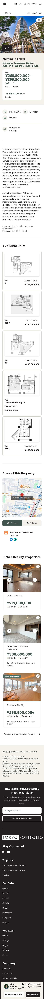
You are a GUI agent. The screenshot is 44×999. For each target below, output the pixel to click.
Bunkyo (5, 922)
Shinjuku (5, 903)
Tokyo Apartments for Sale (13, 870)
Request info (33, 994)
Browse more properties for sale (19, 734)
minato (8, 13)
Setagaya (6, 917)
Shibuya (5, 893)
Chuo (4, 908)
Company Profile (9, 978)
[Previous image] (9, 581)
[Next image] (35, 581)
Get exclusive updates (22, 818)
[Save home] (39, 20)
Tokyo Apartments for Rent (14, 865)
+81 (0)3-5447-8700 (17, 756)
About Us (6, 968)
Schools (33, 523)
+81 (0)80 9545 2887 (33, 984)
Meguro (5, 898)
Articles (5, 875)
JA (20, 4)
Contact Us (7, 973)
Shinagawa (7, 913)
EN (15, 4)
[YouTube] (8, 852)
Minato (5, 888)
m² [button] (31, 3)
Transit (14, 523)
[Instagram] (3, 852)
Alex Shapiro (13, 985)
